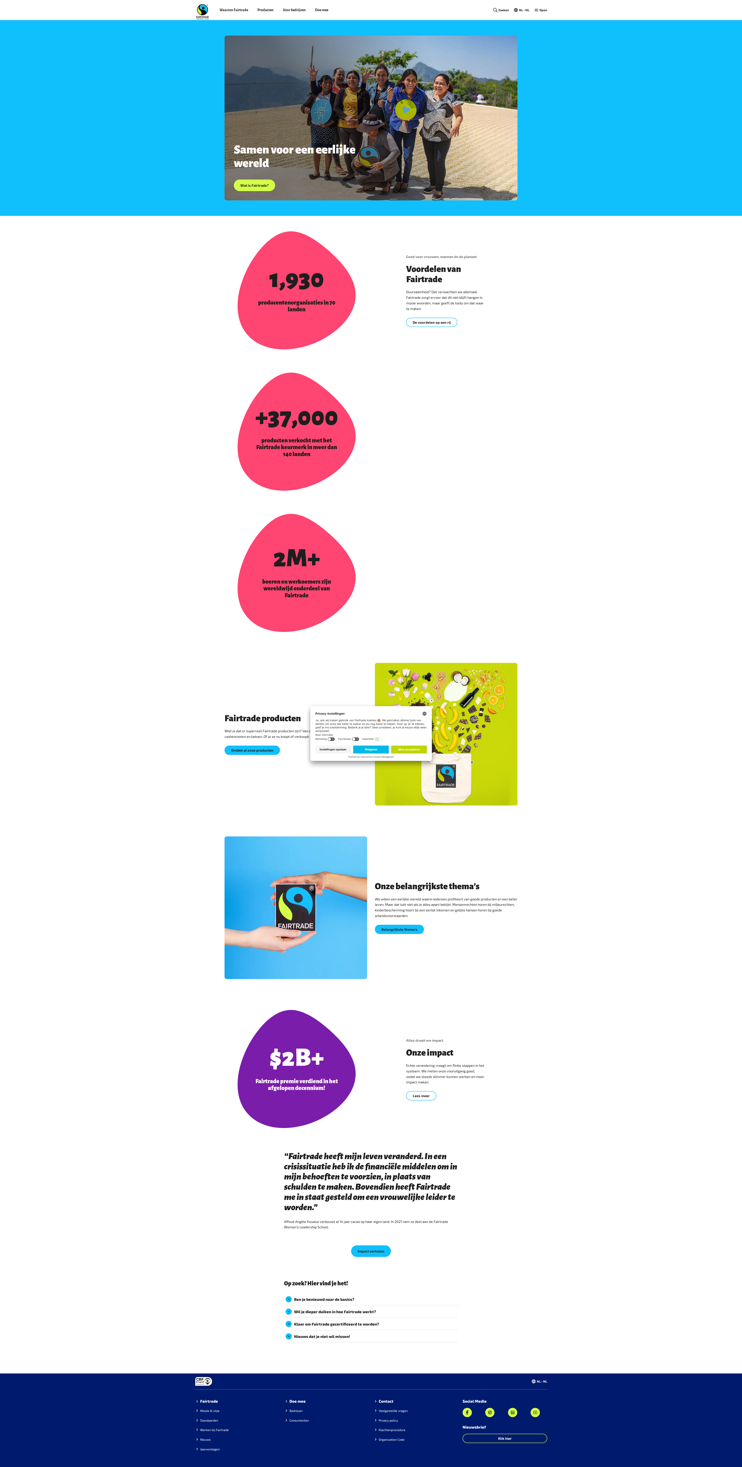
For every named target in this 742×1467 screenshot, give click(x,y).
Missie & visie (210, 1411)
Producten (265, 10)
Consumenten (299, 1420)
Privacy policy (388, 1420)
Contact (386, 1401)
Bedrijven (296, 1411)
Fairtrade (209, 1401)
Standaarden (209, 1420)
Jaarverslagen (210, 1449)
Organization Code (391, 1439)
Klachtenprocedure (392, 1430)
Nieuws (205, 1439)
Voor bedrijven (294, 10)
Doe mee (321, 10)
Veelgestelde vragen (393, 1411)
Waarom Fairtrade (234, 10)
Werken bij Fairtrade (214, 1430)
